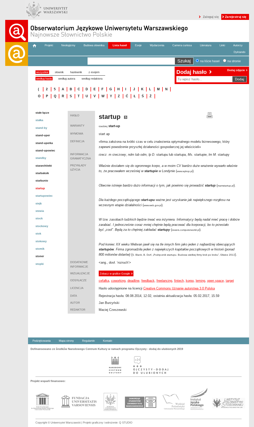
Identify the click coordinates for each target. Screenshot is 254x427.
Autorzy (238, 45)
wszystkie (42, 72)
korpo (190, 281)
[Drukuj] (210, 115)
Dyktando (239, 51)
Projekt (49, 45)
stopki (39, 263)
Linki (222, 45)
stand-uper (42, 135)
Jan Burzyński (109, 303)
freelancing (164, 281)
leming (200, 281)
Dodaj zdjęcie (236, 70)
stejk (38, 203)
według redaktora (92, 78)
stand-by (41, 127)
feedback (148, 281)
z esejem (94, 72)
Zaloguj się (211, 17)
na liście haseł (210, 61)
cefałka (104, 281)
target (230, 281)
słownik (59, 72)
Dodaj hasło (191, 72)
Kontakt (107, 340)
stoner (39, 256)
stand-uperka (44, 143)
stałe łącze (42, 112)
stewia (39, 210)
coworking (118, 281)
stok (38, 233)
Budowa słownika (94, 45)
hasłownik (76, 72)
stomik (39, 248)
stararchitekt (43, 165)
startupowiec (44, 195)
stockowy (41, 226)
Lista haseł (120, 45)
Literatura (205, 45)
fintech (179, 281)
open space (215, 281)
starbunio (41, 180)
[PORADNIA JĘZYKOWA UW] (16, 234)
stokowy (41, 241)
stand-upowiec (45, 150)
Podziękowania (41, 340)
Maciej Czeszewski (113, 310)
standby (40, 157)
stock (39, 218)
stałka (39, 120)
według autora (66, 78)
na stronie (234, 61)
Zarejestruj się (236, 17)
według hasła (44, 78)
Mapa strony (66, 340)
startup (40, 188)
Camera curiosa (182, 45)
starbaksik (42, 173)
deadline (133, 281)
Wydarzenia (157, 45)
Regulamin (88, 340)
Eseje (138, 45)
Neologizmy (68, 45)
